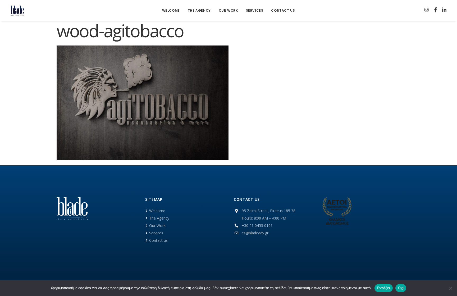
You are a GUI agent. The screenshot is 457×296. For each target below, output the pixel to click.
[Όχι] (450, 288)
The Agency (159, 218)
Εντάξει (383, 288)
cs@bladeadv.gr (255, 232)
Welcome (157, 210)
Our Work (157, 225)
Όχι (401, 288)
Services (156, 232)
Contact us (158, 240)
